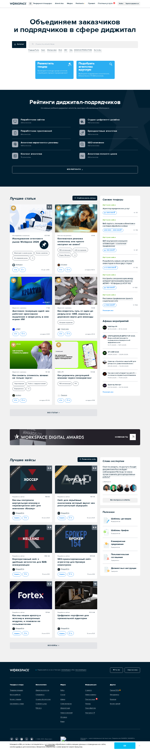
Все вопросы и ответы (120, 500)
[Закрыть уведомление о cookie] (139, 745)
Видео (62, 721)
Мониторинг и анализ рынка (23, 253)
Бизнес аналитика (42, 253)
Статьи (62, 694)
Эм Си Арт (98, 50)
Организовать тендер (17, 704)
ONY (65, 50)
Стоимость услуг (41, 704)
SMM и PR (61, 372)
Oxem (43, 50)
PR (76, 383)
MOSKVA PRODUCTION (83, 50)
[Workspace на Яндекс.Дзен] (21, 739)
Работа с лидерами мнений (37, 383)
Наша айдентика (90, 708)
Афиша (62, 699)
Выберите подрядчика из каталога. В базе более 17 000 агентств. (94, 69)
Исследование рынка (21, 258)
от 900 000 (109, 305)
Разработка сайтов (18, 497)
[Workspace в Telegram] (11, 739)
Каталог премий (115, 704)
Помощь (88, 704)
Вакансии (113, 699)
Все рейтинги (74, 169)
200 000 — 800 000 (112, 230)
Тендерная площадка (42, 3)
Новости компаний (66, 713)
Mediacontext (51, 50)
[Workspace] (31, 739)
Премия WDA (114, 690)
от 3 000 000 (109, 267)
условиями (50, 744)
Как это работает (15, 694)
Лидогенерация (19, 383)
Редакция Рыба (33, 50)
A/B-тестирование (80, 250)
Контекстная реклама (64, 235)
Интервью (63, 717)
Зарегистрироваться (132, 3)
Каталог (20, 44)
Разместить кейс (88, 459)
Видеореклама (19, 389)
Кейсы (62, 690)
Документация (65, 708)
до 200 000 (109, 213)
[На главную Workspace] (20, 670)
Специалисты (40, 694)
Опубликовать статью (86, 198)
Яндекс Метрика (64, 255)
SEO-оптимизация (65, 250)
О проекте (88, 690)
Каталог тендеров (15, 699)
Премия (91, 3)
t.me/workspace (66, 670)
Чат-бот (117, 670)
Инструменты (114, 694)
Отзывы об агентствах (43, 699)
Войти (121, 3)
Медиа (70, 3)
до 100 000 (109, 250)
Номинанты (121, 437)
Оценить (17, 518)
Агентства (59, 3)
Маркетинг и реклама (19, 308)
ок (124, 746)
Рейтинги (80, 3)
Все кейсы (53, 645)
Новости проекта (90, 694)
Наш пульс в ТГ (90, 713)
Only (71, 50)
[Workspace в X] (26, 739)
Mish (60, 50)
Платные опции (90, 699)
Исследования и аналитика (20, 235)
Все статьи (52, 413)
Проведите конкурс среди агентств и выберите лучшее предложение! (52, 67)
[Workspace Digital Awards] (49, 437)
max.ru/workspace (80, 670)
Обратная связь (132, 670)
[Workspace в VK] (17, 739)
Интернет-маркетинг (66, 322)
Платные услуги (105, 3)
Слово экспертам (66, 704)
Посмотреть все (108, 310)
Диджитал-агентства (42, 690)
